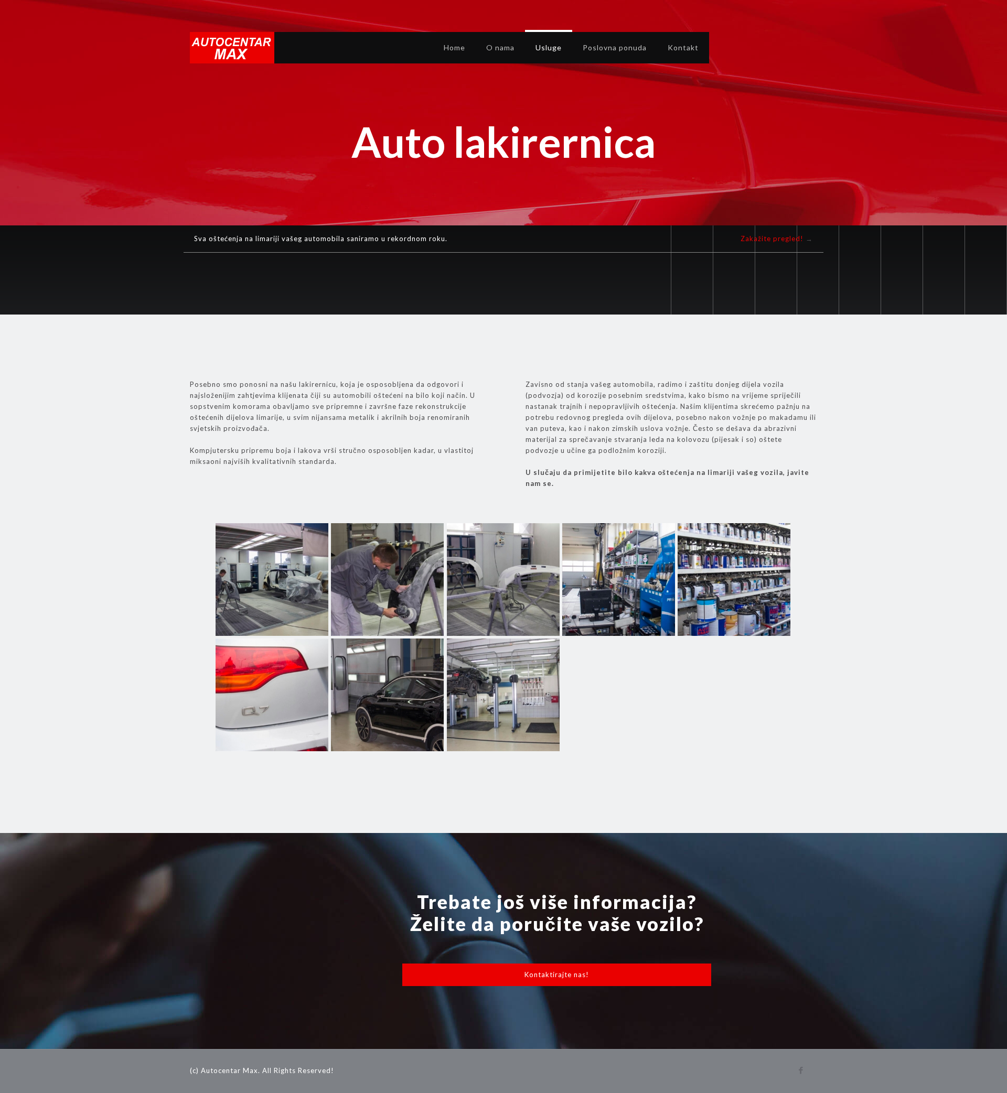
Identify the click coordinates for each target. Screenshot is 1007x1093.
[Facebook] (801, 1070)
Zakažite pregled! (772, 238)
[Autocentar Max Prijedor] (232, 47)
